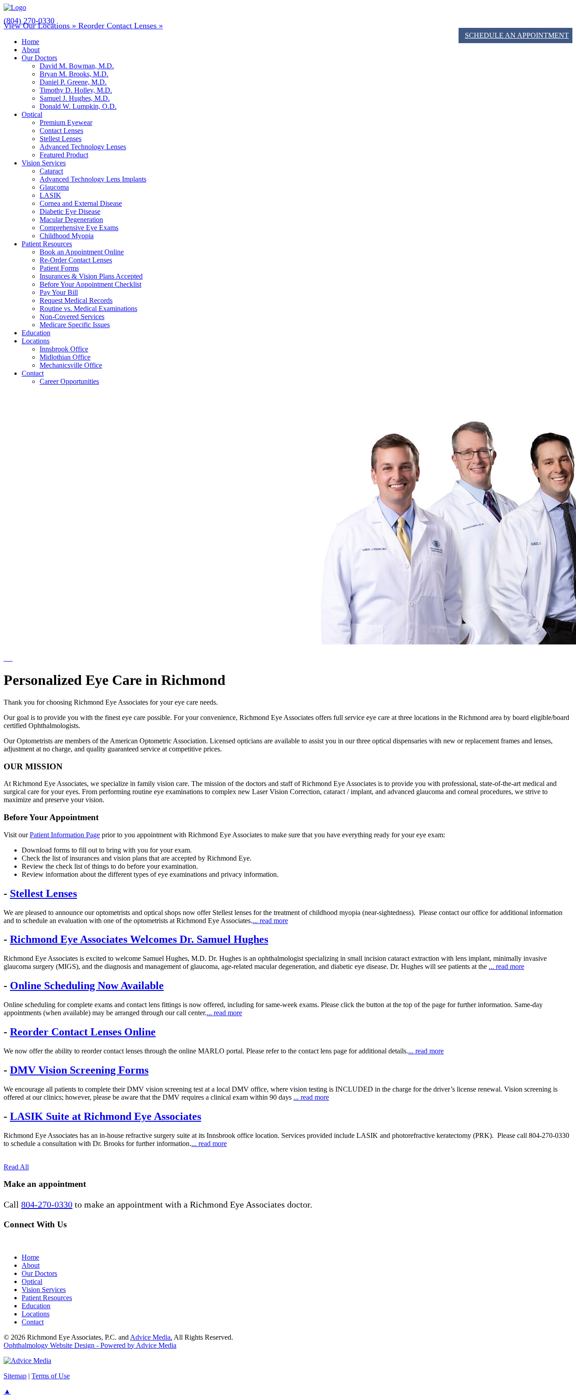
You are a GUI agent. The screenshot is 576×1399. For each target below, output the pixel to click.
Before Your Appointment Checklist (90, 284)
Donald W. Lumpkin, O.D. (78, 106)
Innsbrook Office (64, 349)
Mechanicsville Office (71, 365)
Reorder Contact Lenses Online (83, 1032)
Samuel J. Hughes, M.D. (75, 98)
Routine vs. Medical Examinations (88, 308)
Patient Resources (47, 244)
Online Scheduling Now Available (87, 985)
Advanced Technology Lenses (83, 147)
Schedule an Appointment (517, 35)
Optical (32, 114)
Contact (33, 373)
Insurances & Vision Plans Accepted (91, 276)
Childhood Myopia (67, 236)
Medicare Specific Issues (75, 325)
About (31, 49)
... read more (270, 920)
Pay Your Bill (59, 292)
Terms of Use (51, 1376)
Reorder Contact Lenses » (120, 25)
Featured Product (64, 155)
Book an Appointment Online (82, 252)
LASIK (50, 195)
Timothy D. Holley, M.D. (76, 90)
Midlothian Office (65, 357)
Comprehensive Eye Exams (79, 227)
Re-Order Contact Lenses (76, 260)
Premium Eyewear (66, 122)
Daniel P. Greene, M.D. (73, 82)
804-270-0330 (46, 1204)
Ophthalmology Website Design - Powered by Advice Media (90, 1345)
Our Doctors (39, 58)
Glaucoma (54, 187)
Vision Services (44, 163)
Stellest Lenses (60, 138)
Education (36, 333)
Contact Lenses (61, 130)
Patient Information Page (65, 835)
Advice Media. (151, 1337)
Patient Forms (59, 268)
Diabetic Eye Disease (70, 211)
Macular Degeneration (71, 219)
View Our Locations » (41, 25)
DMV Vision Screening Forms (79, 1070)
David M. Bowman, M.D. (77, 66)
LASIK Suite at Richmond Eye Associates (105, 1116)
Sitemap (15, 1376)
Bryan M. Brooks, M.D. (74, 74)
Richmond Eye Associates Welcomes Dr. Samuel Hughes (139, 939)
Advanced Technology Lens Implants (93, 179)
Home (30, 41)
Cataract (51, 171)
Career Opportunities (69, 381)
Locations (36, 341)
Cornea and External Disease (81, 203)
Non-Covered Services (72, 316)
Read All (16, 1167)
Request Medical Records (76, 300)
